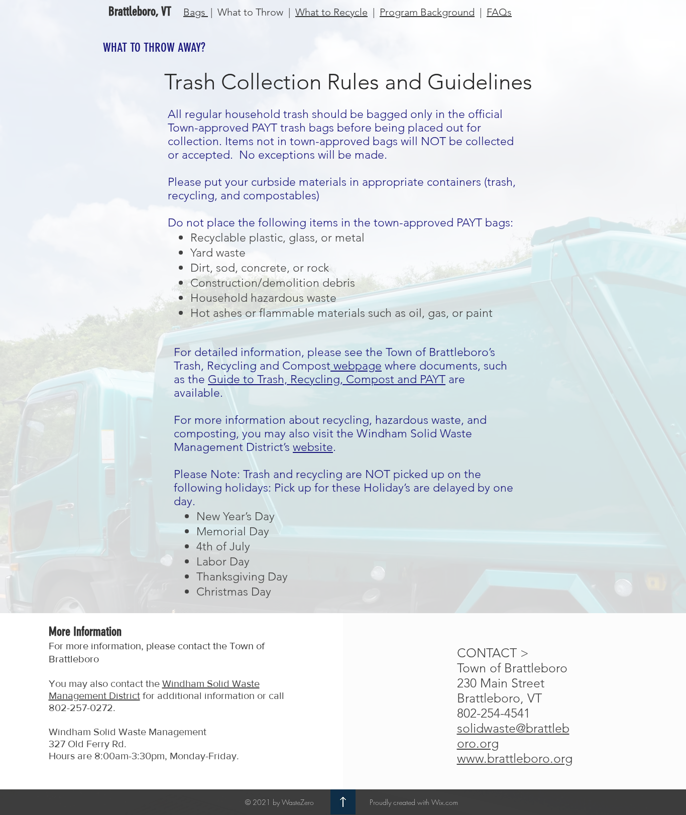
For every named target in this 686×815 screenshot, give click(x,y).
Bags (195, 12)
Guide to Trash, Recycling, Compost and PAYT (326, 379)
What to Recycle (331, 12)
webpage (356, 366)
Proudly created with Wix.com (414, 802)
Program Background (427, 12)
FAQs (499, 12)
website (313, 447)
